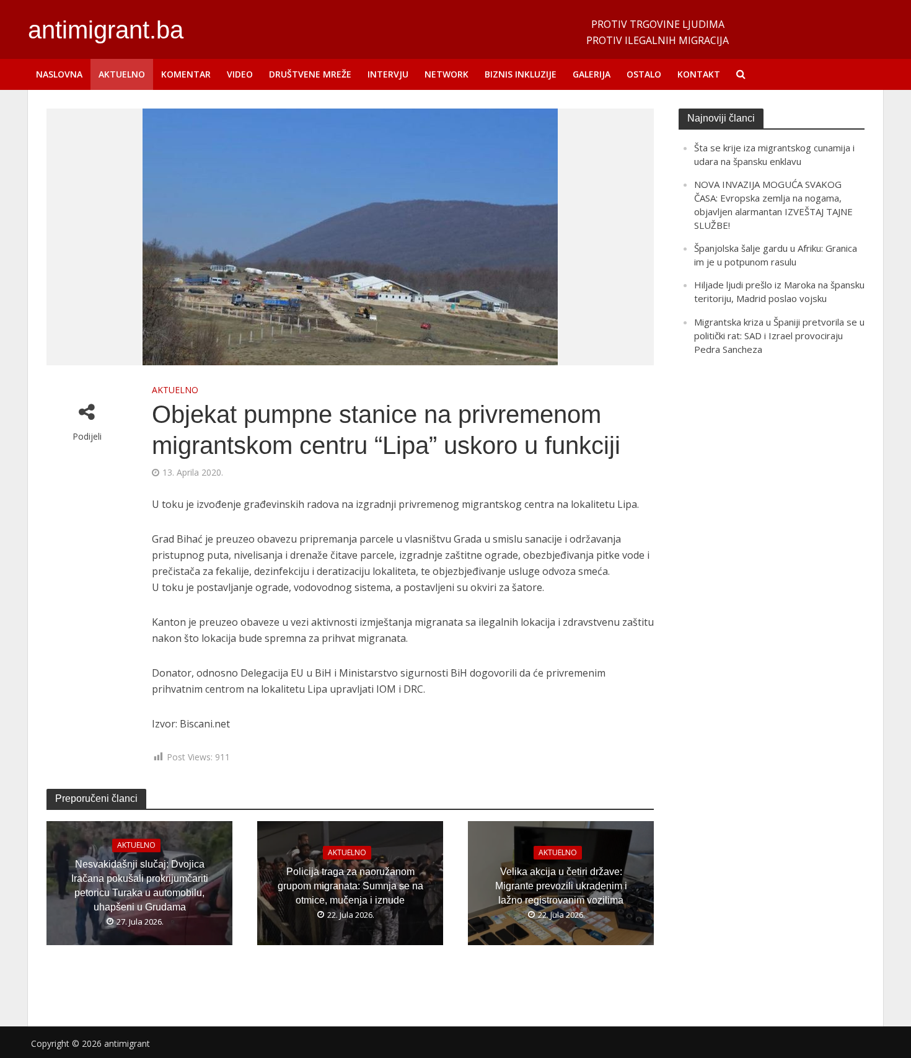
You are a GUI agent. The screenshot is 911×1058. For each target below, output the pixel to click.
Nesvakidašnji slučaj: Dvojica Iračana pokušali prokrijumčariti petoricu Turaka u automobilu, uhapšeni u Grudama (139, 885)
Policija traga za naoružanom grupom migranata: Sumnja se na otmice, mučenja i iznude (350, 885)
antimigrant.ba (105, 29)
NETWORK (447, 74)
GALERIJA (591, 74)
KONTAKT (698, 74)
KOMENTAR (186, 74)
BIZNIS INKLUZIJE (521, 74)
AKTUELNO (122, 74)
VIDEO (240, 74)
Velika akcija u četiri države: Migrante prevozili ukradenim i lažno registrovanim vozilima (561, 885)
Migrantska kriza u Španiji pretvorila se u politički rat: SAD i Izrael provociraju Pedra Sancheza (779, 335)
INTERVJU (387, 74)
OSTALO (644, 74)
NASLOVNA (59, 74)
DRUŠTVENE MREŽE (310, 74)
